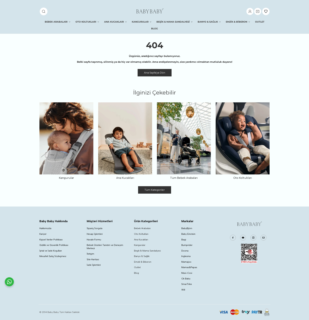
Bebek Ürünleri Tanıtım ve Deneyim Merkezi (105, 247)
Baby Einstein (188, 234)
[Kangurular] (66, 138)
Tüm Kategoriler (155, 189)
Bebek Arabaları (142, 228)
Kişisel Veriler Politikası (51, 239)
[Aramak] (43, 11)
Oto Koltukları (141, 234)
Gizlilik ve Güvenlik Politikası (53, 245)
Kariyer (43, 234)
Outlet (137, 267)
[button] (257, 11)
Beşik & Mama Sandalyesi (147, 250)
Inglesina (186, 256)
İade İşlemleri (94, 265)
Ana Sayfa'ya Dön (154, 72)
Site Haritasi (93, 259)
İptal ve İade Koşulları (50, 250)
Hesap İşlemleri (95, 234)
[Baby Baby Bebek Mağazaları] (149, 11)
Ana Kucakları (141, 239)
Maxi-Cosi (186, 273)
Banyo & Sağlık (142, 256)
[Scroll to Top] (303, 303)
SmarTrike (186, 284)
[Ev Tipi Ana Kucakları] (125, 138)
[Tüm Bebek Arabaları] (184, 138)
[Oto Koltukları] (243, 138)
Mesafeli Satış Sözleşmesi (52, 256)
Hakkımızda (45, 228)
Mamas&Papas (189, 267)
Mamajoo (186, 262)
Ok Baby (185, 278)
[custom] (233, 238)
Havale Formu (94, 239)
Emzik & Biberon (142, 262)
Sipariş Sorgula (94, 228)
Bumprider (186, 245)
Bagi (183, 239)
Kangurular (139, 245)
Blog (136, 273)
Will (183, 289)
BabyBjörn (186, 228)
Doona (184, 250)
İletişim (90, 253)
